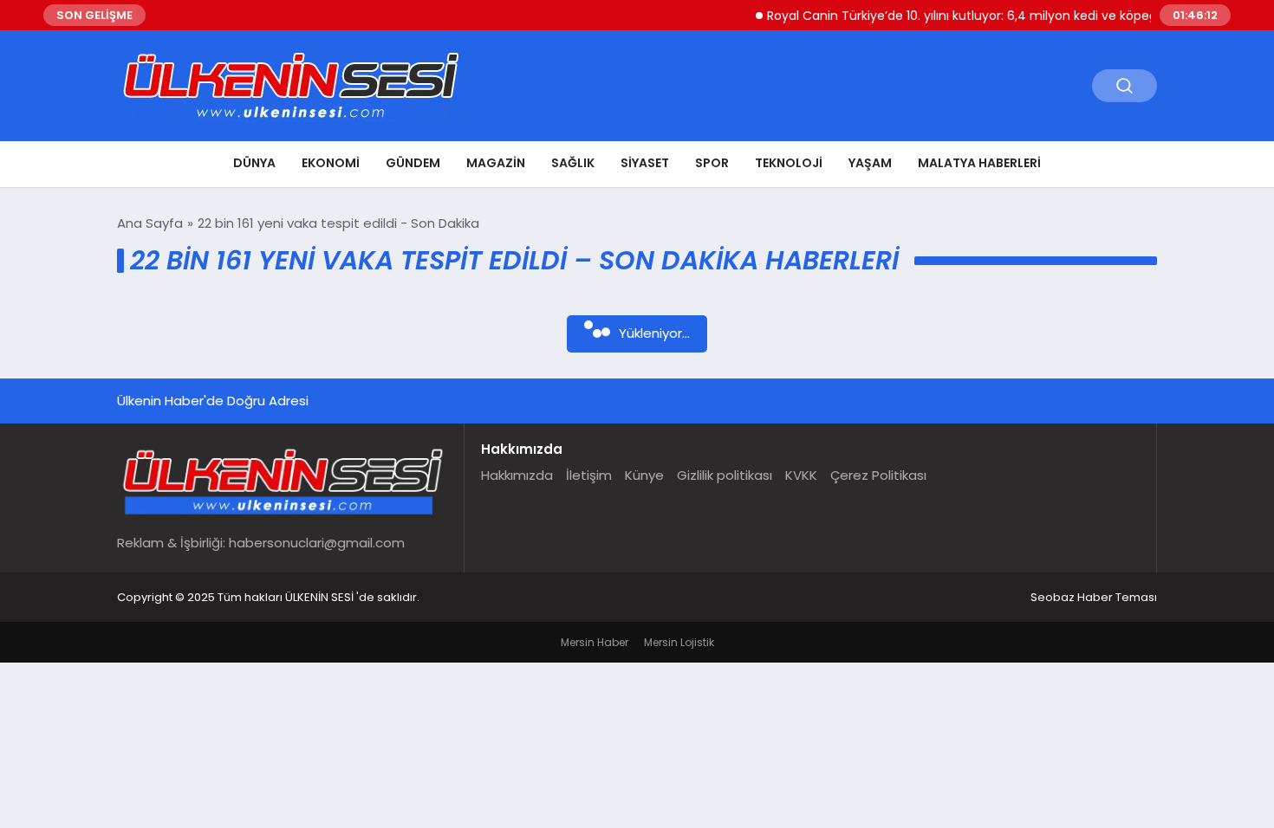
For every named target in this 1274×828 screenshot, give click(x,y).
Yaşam (870, 162)
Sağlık (573, 162)
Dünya (254, 162)
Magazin (495, 162)
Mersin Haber (594, 642)
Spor (712, 162)
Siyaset (645, 162)
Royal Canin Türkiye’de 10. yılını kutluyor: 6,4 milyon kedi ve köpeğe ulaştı (971, 15)
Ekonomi (331, 162)
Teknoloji (788, 162)
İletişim (589, 475)
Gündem (413, 162)
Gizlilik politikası (724, 475)
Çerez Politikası (878, 475)
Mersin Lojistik (679, 642)
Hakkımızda (517, 475)
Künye (644, 475)
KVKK (801, 475)
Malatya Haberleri (979, 162)
